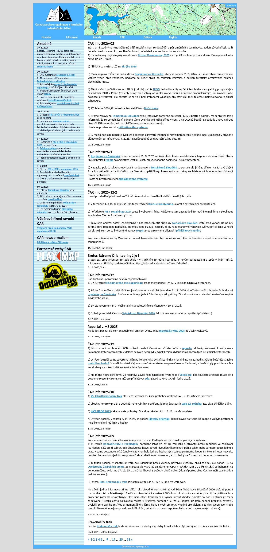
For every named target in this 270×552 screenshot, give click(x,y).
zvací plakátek (71, 175)
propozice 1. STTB (65, 75)
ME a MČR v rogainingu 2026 (64, 115)
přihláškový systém (188, 230)
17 (113, 539)
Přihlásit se (231, 6)
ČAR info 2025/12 (101, 275)
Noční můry (151, 108)
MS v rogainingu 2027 (117, 211)
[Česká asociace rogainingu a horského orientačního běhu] (160, 19)
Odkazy (148, 37)
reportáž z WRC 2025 (172, 331)
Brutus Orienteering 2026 (153, 55)
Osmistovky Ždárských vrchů (106, 467)
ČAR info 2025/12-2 (102, 192)
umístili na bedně (98, 363)
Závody (97, 37)
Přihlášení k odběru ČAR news (52, 242)
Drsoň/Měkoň (55, 199)
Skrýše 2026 (129, 66)
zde (147, 378)
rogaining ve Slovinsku (102, 294)
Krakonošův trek (100, 522)
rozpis (47, 94)
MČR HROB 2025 (101, 411)
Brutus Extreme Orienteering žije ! (113, 256)
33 (128, 539)
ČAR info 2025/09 (101, 436)
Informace (72, 37)
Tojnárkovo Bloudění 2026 (138, 313)
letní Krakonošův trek (113, 482)
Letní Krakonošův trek (60, 100)
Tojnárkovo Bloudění (58, 190)
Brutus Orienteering (160, 204)
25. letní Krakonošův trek (106, 396)
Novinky (46, 37)
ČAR (122, 37)
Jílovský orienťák (158, 419)
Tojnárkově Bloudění (164, 167)
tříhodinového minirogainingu (124, 283)
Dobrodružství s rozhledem (51, 81)
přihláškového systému (133, 127)
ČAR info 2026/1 (100, 152)
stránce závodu (45, 67)
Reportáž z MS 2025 (103, 327)
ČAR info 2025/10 (101, 392)
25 (121, 539)
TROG (156, 89)
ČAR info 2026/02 (101, 44)
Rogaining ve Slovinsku (149, 74)
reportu (187, 348)
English (173, 37)
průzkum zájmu (61, 121)
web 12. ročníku (192, 403)
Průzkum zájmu (48, 148)
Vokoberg (186, 375)
